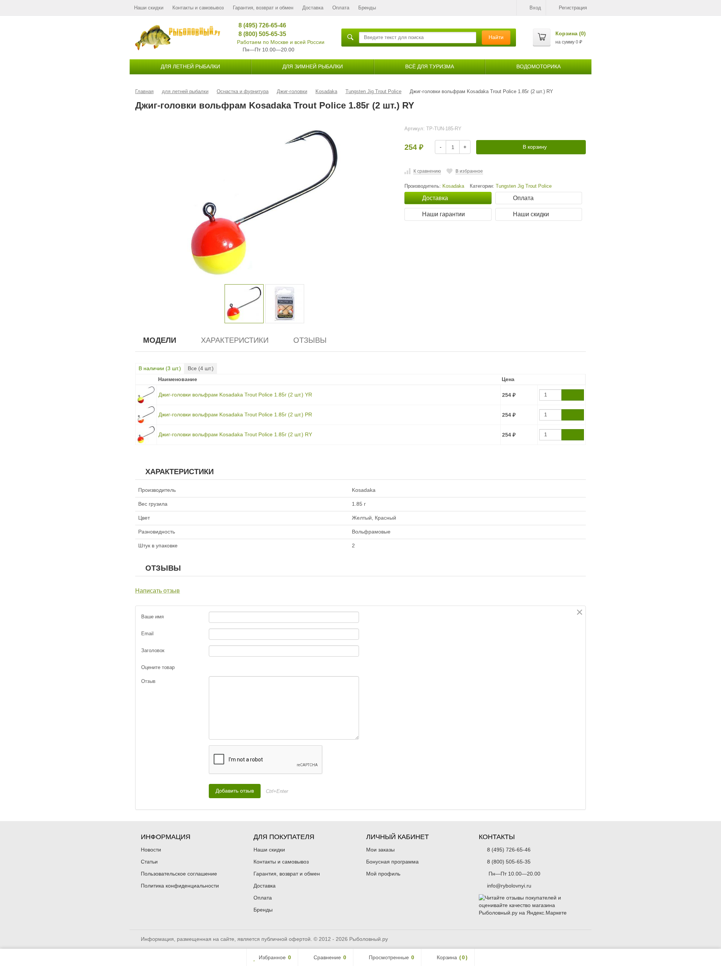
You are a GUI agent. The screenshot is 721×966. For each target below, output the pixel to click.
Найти (496, 37)
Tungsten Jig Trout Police (524, 186)
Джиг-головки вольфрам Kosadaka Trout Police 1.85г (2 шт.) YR (235, 395)
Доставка (312, 8)
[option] (244, 303)
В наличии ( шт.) (160, 368)
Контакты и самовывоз (198, 8)
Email (147, 633)
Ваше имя (152, 616)
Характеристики (234, 340)
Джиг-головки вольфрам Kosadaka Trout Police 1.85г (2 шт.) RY (235, 434)
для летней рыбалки (190, 66)
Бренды (367, 8)
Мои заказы (380, 850)
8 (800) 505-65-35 (259, 34)
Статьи (149, 862)
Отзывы (310, 340)
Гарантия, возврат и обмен (263, 8)
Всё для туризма (429, 66)
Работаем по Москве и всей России (280, 42)
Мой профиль (383, 874)
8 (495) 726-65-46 (259, 25)
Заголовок (152, 650)
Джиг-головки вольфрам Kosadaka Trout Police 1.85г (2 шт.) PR (235, 414)
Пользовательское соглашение (179, 874)
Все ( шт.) (201, 368)
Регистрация (573, 8)
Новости (151, 850)
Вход (535, 8)
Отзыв (148, 681)
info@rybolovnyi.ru (509, 886)
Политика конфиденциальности (180, 886)
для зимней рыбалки (312, 66)
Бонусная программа (392, 862)
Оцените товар (158, 667)
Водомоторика (538, 66)
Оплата (340, 8)
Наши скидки (148, 8)
